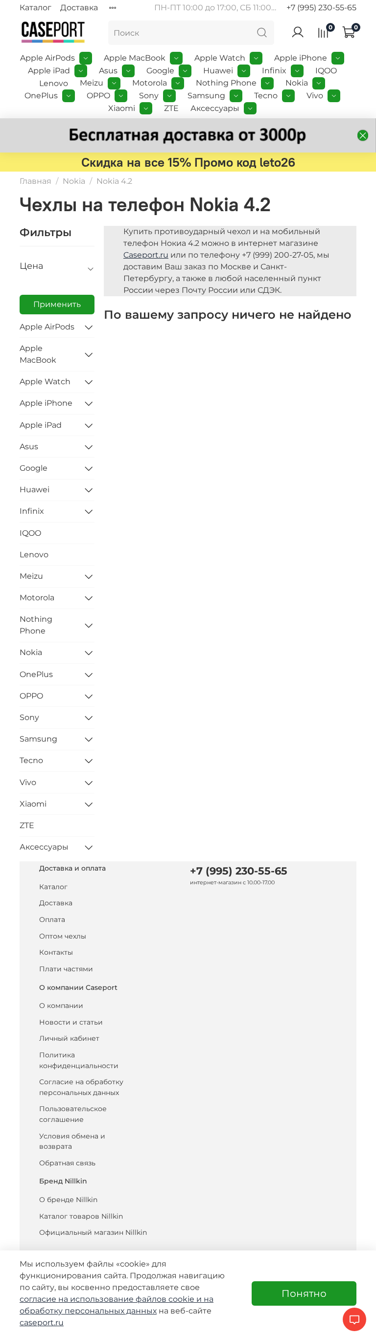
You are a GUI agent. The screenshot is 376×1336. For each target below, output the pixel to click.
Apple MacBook (134, 58)
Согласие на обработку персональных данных (81, 1087)
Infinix (274, 70)
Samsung (206, 95)
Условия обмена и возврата (72, 1141)
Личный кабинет (69, 1038)
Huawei (218, 70)
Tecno (266, 95)
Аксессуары (214, 108)
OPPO (98, 95)
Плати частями (66, 968)
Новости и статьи (71, 1022)
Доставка (79, 7)
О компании (61, 1005)
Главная (35, 181)
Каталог (35, 7)
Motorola (149, 83)
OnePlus (41, 95)
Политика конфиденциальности (78, 1060)
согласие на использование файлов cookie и (112, 1299)
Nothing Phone (226, 83)
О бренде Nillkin (68, 1199)
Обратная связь (67, 1163)
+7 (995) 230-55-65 (321, 7)
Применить (57, 304)
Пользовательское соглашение (73, 1114)
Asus (108, 70)
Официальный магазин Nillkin (93, 1232)
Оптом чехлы (62, 936)
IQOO (326, 70)
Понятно (304, 1293)
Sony (149, 95)
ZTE (171, 108)
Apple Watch (219, 58)
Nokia (296, 83)
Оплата (52, 919)
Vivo (314, 95)
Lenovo (53, 83)
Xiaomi (121, 108)
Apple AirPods (47, 58)
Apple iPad (49, 70)
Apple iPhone (300, 58)
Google (160, 70)
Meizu (91, 83)
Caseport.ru (145, 255)
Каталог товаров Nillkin (81, 1216)
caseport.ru (42, 1322)
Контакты (56, 952)
